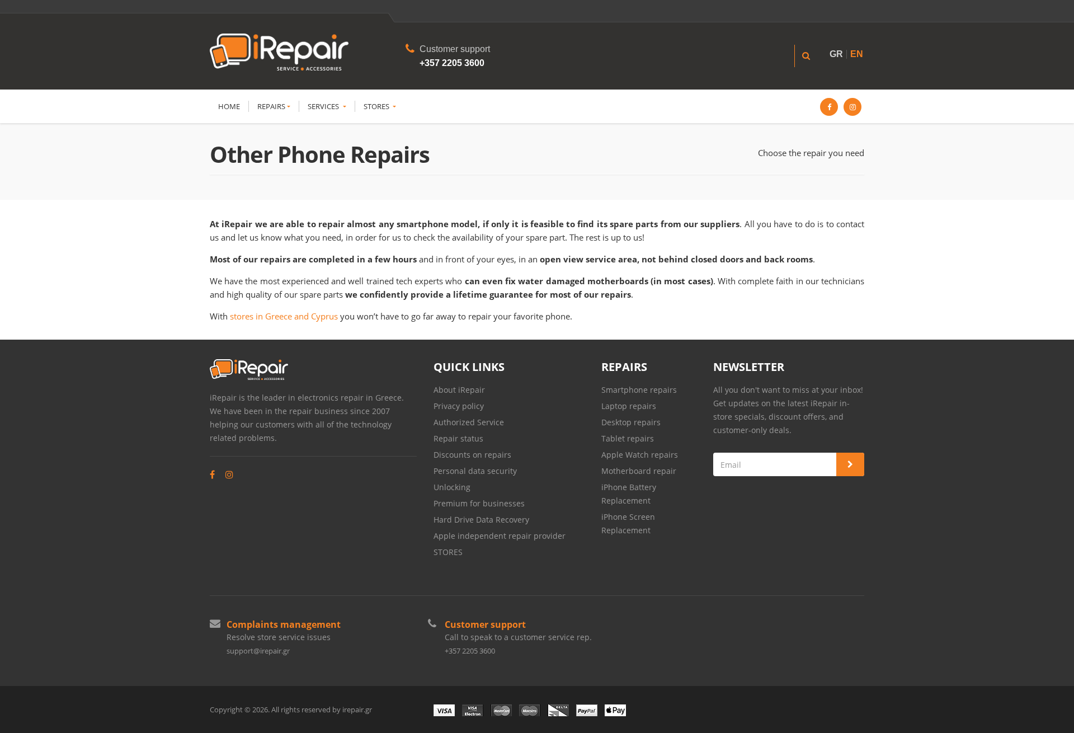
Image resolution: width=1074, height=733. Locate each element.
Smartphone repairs (639, 389)
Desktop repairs (631, 422)
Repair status (458, 438)
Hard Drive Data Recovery (482, 519)
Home (229, 106)
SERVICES (324, 106)
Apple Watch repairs (639, 454)
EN (856, 54)
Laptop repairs (628, 406)
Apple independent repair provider (500, 535)
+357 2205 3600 (452, 63)
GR (836, 54)
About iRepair (459, 389)
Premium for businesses (479, 503)
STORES (377, 106)
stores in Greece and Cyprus (284, 316)
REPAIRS (271, 106)
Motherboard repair (638, 471)
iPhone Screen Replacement (628, 523)
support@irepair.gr (258, 651)
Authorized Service (469, 422)
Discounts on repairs (472, 454)
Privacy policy (459, 406)
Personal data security (475, 471)
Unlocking (452, 487)
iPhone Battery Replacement (628, 494)
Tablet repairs (627, 438)
